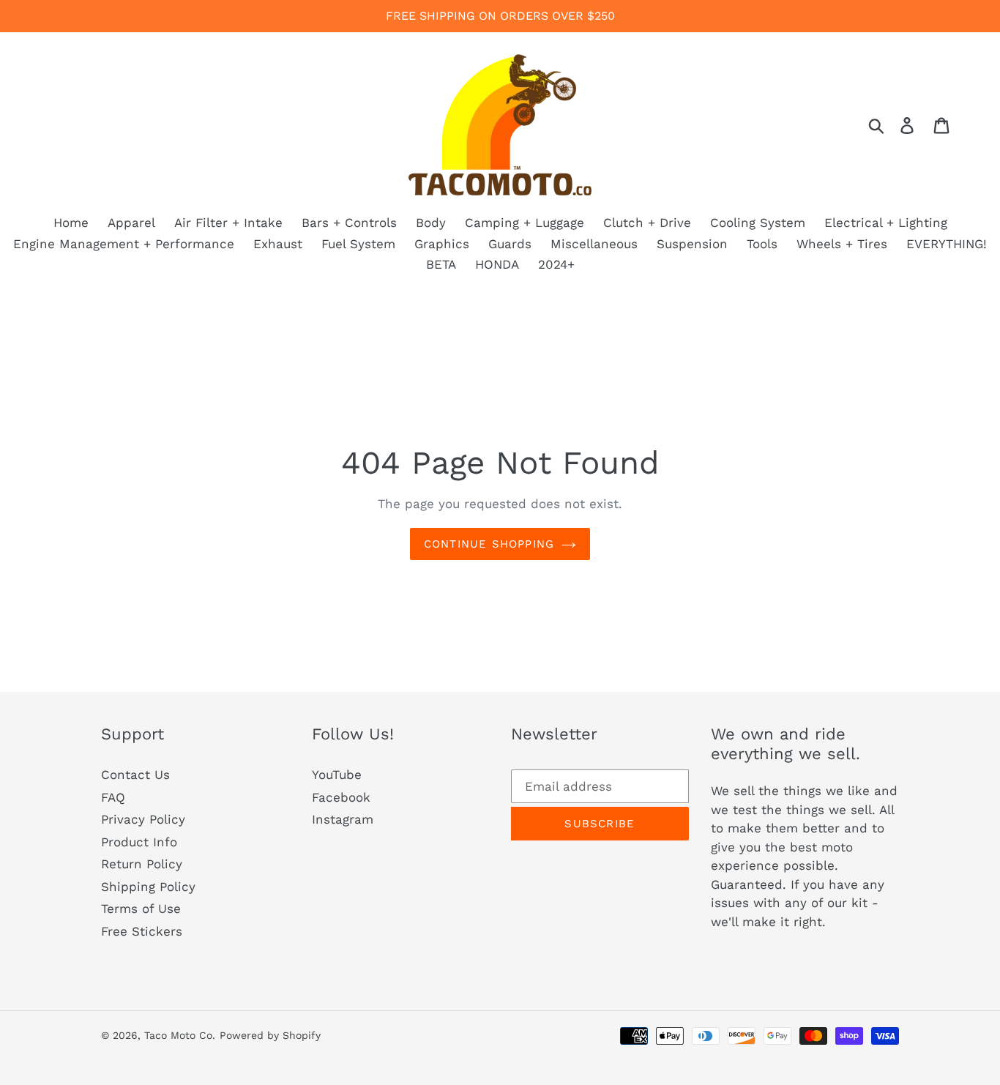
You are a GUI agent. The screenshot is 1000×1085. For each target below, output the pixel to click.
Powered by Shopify (270, 1035)
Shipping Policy (148, 886)
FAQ (113, 797)
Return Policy (141, 864)
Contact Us (135, 774)
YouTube (337, 774)
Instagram (342, 819)
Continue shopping (489, 544)
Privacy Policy (143, 819)
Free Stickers (141, 931)
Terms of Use (141, 908)
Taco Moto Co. (179, 1035)
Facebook (341, 797)
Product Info (139, 842)
